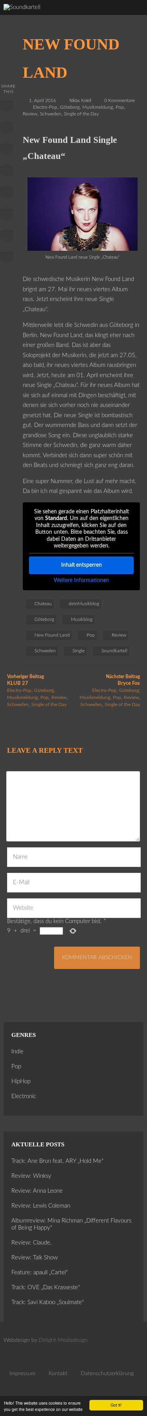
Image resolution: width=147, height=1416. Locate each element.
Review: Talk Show (34, 1258)
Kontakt (58, 1373)
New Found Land (52, 635)
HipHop (21, 1081)
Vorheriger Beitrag (25, 680)
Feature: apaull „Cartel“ (39, 1272)
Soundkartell (114, 650)
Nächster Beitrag (123, 680)
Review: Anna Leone (37, 1191)
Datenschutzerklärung (107, 1373)
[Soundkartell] (22, 7)
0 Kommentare (119, 100)
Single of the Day (81, 113)
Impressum (22, 1373)
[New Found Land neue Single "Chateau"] (82, 249)
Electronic (23, 1096)
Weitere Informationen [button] (81, 580)
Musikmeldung (97, 107)
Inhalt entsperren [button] (81, 565)
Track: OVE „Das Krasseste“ (45, 1287)
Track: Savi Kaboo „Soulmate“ (47, 1302)
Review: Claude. (31, 1243)
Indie (17, 1052)
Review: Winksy (31, 1176)
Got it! (116, 1405)
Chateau (43, 603)
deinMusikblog (84, 603)
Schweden (50, 113)
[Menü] (133, 15)
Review (30, 113)
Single (79, 650)
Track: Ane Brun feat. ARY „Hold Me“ (57, 1161)
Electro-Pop (45, 107)
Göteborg (70, 107)
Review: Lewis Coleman (40, 1206)
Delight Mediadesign (63, 1340)
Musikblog (82, 619)
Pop (120, 107)
